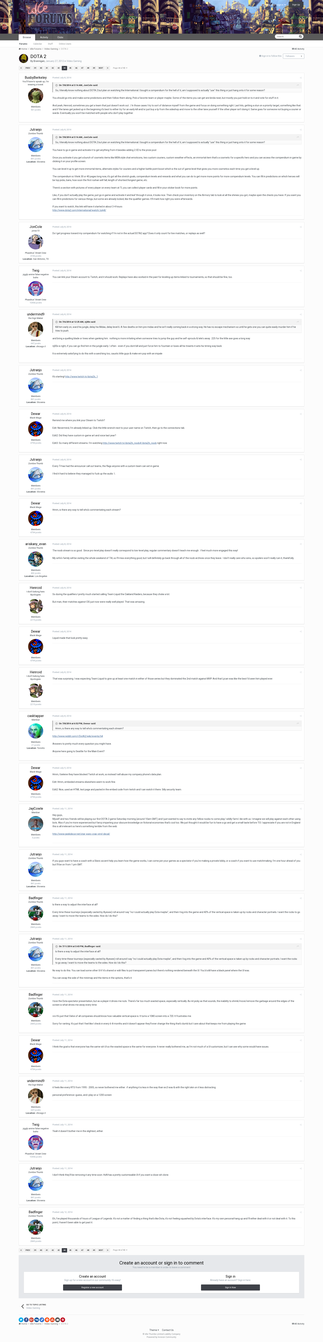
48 (88, 68)
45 (70, 68)
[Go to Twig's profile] (35, 288)
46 (76, 68)
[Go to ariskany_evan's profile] (35, 559)
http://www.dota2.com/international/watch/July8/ (79, 210)
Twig (35, 270)
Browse (27, 37)
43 (59, 68)
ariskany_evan (35, 544)
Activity (44, 37)
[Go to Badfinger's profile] (35, 913)
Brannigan (39, 61)
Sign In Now (230, 1287)
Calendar (37, 44)
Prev (28, 68)
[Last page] (107, 68)
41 (47, 68)
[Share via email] (57, 1319)
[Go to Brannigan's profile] (23, 58)
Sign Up (296, 4)
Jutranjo (36, 129)
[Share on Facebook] (26, 1319)
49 (94, 68)
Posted (61, 77)
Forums (23, 44)
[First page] (21, 68)
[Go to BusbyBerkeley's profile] (35, 95)
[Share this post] (301, 78)
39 (35, 68)
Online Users (65, 44)
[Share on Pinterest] (62, 1319)
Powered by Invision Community (161, 1337)
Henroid (36, 588)
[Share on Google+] (31, 1319)
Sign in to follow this (271, 56)
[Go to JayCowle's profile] (35, 823)
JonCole (35, 227)
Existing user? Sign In (273, 5)
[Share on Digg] (36, 1319)
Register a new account (92, 1287)
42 (53, 68)
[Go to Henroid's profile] (35, 605)
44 (64, 68)
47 (82, 68)
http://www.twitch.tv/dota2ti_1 (81, 376)
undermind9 (35, 314)
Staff (50, 44)
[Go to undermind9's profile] (35, 329)
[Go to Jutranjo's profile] (35, 144)
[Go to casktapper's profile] (35, 731)
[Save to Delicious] (42, 1319)
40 (41, 68)
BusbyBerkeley (36, 78)
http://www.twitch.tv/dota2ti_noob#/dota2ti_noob (130, 443)
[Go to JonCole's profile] (35, 241)
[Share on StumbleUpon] (52, 1319)
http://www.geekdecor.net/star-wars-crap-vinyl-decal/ (81, 834)
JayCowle (35, 808)
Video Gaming (74, 61)
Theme (153, 1330)
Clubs (60, 37)
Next (101, 68)
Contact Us (168, 1330)
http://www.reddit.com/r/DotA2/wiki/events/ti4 (77, 736)
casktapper (35, 716)
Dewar (35, 414)
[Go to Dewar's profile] (35, 428)
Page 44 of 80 (119, 68)
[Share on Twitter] (21, 1319)
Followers (290, 56)
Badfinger (36, 898)
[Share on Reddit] (47, 1319)
